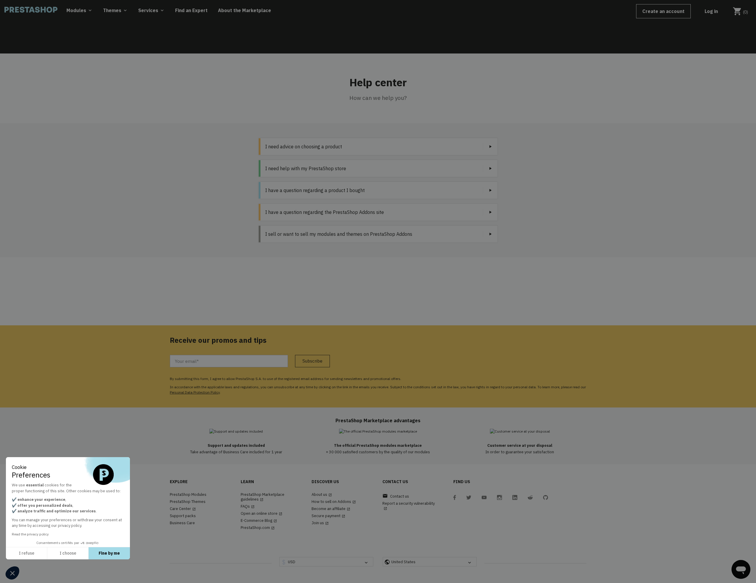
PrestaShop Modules (188, 494)
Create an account (663, 11)
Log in (711, 11)
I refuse (26, 553)
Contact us (395, 496)
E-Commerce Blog (259, 520)
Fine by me (109, 553)
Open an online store (261, 513)
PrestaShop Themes (188, 501)
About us (322, 494)
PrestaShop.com (258, 527)
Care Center (183, 508)
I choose (68, 553)
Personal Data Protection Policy (195, 392)
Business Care (182, 523)
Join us (320, 523)
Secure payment (328, 516)
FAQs (248, 506)
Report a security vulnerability (408, 505)
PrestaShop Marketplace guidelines (262, 497)
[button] (12, 573)
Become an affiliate (331, 508)
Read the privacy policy (30, 534)
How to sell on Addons (334, 501)
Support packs (183, 516)
